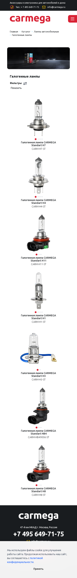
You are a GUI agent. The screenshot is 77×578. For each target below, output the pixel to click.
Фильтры (16, 83)
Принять (38, 568)
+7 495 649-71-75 (38, 534)
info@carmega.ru (56, 7)
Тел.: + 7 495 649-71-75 (27, 7)
